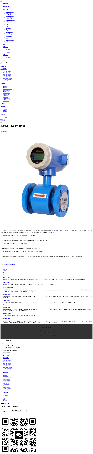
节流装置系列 (9, 34)
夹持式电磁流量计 (10, 13)
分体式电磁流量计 (10, 17)
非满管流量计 (9, 21)
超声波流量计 (9, 36)
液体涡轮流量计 (9, 30)
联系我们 (8, 57)
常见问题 (8, 52)
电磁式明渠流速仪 (6, 318)
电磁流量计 (8, 26)
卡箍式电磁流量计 (10, 14)
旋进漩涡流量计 (9, 33)
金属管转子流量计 (10, 40)
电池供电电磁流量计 (10, 18)
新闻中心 (3, 106)
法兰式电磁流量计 (10, 12)
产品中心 (3, 83)
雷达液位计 (8, 37)
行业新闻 (8, 49)
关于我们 (3, 114)
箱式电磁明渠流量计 (10, 20)
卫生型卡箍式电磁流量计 (8, 287)
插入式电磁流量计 (10, 16)
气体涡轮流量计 (9, 32)
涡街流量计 (8, 28)
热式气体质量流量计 (10, 29)
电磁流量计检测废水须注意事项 (10, 264)
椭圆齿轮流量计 (9, 38)
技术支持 (8, 50)
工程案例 (3, 103)
